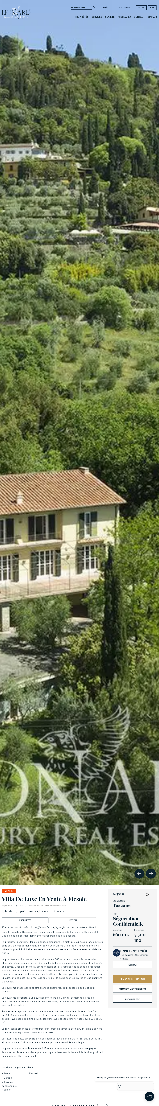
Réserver (132, 964)
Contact (139, 17)
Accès (105, 7)
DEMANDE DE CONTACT (132, 979)
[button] (147, 894)
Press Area (124, 17)
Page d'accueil (8, 905)
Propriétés (82, 17)
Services (97, 17)
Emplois (152, 17)
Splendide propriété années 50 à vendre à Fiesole (47, 905)
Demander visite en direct (132, 989)
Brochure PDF (132, 999)
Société (110, 17)
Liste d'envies (124, 7)
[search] (94, 7)
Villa (21, 905)
